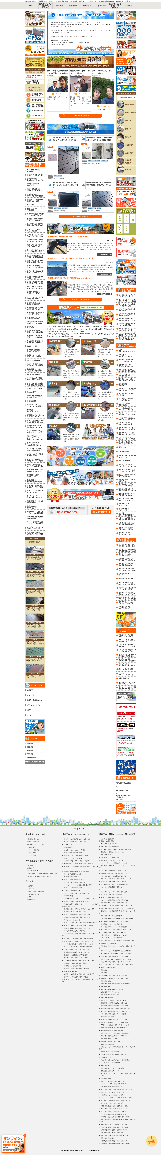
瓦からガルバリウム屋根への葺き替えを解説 (127, 305)
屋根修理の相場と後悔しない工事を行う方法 (126, 360)
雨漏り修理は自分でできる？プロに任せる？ (35, 189)
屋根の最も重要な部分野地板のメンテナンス (34, 396)
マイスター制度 (32, 855)
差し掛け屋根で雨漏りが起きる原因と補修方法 (114, 1114)
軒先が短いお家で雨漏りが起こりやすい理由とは (35, 378)
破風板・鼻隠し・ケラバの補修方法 (111, 938)
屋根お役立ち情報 (124, 460)
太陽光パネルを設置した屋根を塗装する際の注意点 (79, 974)
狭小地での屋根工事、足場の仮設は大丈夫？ (114, 873)
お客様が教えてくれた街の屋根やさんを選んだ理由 (42, 873)
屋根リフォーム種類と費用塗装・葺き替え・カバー (127, 389)
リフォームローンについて (72, 920)
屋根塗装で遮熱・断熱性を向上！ (111, 995)
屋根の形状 (30, 327)
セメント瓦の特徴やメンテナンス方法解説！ (35, 266)
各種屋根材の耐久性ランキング (110, 1071)
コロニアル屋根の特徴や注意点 (124, 404)
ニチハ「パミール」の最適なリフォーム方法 (114, 863)
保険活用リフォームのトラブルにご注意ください (127, 602)
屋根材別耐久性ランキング (33, 410)
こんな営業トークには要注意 (126, 574)
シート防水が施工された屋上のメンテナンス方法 (35, 240)
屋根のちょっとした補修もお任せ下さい (76, 855)
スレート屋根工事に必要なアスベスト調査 (113, 1014)
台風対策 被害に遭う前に (71, 876)
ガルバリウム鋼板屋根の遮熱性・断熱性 (127, 314)
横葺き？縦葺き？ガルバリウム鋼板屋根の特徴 (127, 329)
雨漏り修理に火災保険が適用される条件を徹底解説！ (116, 1143)
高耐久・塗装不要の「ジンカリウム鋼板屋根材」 (115, 1022)
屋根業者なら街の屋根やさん (35, 891)
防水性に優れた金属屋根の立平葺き (111, 1086)
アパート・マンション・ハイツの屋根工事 (76, 893)
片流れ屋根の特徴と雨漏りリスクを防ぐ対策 (35, 331)
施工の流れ (87, 6)
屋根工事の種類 (126, 97)
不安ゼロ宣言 (31, 847)
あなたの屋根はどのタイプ (109, 844)
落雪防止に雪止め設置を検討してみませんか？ (78, 952)
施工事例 (59, 6)
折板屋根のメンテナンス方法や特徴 (111, 924)
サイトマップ (31, 715)
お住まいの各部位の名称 (35, 175)
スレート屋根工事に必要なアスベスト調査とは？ (35, 522)
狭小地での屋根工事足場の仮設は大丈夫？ (126, 443)
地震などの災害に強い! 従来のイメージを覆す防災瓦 (116, 1008)
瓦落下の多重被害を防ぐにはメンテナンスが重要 (127, 470)
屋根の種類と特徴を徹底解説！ (33, 170)
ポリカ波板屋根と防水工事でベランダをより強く (127, 650)
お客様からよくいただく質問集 (110, 857)
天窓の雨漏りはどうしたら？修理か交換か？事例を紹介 (117, 940)
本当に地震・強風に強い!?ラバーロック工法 (114, 1108)
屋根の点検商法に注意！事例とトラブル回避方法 (127, 583)
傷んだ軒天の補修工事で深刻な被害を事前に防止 (35, 224)
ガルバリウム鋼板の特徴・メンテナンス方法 (114, 1019)
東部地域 (30, 750)
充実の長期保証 (32, 852)
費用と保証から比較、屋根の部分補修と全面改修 (127, 370)
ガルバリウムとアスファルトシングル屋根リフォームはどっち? (35, 437)
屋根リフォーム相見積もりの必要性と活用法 (77, 914)
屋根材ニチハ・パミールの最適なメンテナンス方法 (127, 428)
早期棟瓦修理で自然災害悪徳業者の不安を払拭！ (35, 282)
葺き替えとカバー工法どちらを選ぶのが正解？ (127, 379)
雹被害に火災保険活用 (107, 1138)
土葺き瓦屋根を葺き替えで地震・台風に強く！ (35, 277)
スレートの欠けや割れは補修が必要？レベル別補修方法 (117, 918)
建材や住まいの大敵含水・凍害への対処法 (34, 355)
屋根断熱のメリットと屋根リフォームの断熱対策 (35, 512)
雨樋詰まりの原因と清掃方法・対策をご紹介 (77, 963)
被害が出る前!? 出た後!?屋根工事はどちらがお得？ (127, 569)
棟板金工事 (63, 411)
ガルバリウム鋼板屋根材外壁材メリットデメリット (127, 334)
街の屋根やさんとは (33, 839)
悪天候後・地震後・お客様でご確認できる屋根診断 (116, 849)
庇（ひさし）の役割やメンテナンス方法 (35, 491)
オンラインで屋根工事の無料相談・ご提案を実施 (127, 545)
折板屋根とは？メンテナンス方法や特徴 (127, 413)
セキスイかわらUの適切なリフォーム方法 (113, 860)
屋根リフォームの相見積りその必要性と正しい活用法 (127, 550)
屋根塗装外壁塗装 (128, 161)
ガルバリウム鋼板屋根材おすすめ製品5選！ (127, 324)
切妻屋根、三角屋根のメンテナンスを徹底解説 (35, 336)
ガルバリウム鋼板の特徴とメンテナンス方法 (35, 460)
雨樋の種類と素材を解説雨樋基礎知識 (35, 517)
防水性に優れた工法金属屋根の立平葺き (33, 303)
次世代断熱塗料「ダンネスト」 (124, 509)
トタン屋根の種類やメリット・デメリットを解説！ (116, 921)
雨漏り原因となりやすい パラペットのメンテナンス (79, 941)
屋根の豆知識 (31, 401)
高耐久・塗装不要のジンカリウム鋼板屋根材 (35, 465)
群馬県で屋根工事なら (34, 700)
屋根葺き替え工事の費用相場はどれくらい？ (127, 365)
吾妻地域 (30, 754)
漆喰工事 (63, 369)
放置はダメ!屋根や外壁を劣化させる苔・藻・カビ (35, 421)
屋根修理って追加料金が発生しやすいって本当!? (127, 593)
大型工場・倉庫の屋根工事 (72, 890)
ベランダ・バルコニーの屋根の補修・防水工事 (78, 885)
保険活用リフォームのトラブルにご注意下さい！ (115, 1092)
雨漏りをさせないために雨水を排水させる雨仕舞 (35, 364)
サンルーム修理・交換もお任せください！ (127, 640)
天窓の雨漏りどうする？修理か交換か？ (35, 501)
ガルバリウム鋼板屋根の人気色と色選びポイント (115, 900)
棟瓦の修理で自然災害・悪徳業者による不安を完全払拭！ (118, 964)
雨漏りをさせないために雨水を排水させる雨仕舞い (116, 1117)
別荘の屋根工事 (124, 678)
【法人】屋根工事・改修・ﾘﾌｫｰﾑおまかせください (127, 683)
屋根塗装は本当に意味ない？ (33, 184)
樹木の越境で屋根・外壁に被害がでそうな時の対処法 (127, 598)
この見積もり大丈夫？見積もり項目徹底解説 (126, 564)
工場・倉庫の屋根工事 (126, 669)
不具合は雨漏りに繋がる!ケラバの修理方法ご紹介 (35, 214)
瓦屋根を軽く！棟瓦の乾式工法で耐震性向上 (114, 1003)
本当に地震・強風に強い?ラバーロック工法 (35, 313)
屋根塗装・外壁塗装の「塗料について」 (112, 852)
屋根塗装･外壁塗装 (97, 411)
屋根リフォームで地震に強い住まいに (75, 879)
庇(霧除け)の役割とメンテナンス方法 (33, 292)
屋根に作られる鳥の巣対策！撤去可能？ (127, 664)
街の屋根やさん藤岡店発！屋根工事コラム (39, 876)
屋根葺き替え (63, 348)
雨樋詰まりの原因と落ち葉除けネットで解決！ (127, 660)
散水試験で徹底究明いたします (73, 874)
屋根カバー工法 (97, 348)
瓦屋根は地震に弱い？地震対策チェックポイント (127, 489)
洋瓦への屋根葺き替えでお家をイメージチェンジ (35, 431)
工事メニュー (101, 6)
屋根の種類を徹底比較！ (123, 384)
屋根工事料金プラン (70, 847)
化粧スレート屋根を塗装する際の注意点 (125, 423)
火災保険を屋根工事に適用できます (74, 882)
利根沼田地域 (31, 757)
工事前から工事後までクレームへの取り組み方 (127, 559)
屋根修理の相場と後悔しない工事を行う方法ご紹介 (79, 909)
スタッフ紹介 (31, 695)
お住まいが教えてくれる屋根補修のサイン (127, 375)
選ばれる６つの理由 (33, 841)
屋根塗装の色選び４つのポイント (124, 504)
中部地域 (30, 747)
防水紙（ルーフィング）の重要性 (111, 1062)
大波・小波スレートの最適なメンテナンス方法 (35, 287)
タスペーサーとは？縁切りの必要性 (33, 230)
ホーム (31, 6)
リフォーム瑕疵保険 (33, 850)
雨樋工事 (97, 369)
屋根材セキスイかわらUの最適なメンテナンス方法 (127, 433)
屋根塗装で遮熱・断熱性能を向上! (126, 514)
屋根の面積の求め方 (33, 318)
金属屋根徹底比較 (106, 1078)
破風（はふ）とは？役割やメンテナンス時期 (35, 533)
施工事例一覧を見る (81, 216)
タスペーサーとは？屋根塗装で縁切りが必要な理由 (116, 951)
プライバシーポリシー (34, 705)
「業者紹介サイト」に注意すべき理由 (126, 607)
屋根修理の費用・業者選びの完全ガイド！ (35, 179)
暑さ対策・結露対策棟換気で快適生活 (112, 989)
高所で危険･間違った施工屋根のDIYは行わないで (35, 470)
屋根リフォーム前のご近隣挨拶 (73, 858)
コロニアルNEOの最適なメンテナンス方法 (127, 438)
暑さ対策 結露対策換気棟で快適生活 (33, 350)
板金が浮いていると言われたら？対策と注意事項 (127, 588)
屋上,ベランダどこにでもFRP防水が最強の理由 (35, 250)
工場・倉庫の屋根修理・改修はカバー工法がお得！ (127, 645)
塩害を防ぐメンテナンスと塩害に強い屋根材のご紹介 (116, 1097)
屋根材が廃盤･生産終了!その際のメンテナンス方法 (116, 959)
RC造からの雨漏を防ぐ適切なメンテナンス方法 (115, 1025)
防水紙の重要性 (32, 392)
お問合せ (30, 710)
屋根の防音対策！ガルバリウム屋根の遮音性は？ (127, 338)
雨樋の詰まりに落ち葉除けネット (74, 966)
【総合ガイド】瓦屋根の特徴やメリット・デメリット (116, 905)
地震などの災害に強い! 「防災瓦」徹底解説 (126, 494)
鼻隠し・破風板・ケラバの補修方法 (35, 209)
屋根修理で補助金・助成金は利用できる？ (126, 533)
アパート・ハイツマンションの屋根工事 (126, 674)
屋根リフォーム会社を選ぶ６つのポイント (127, 456)
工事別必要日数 (124, 451)
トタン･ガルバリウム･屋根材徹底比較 (34, 444)
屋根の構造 (30, 204)
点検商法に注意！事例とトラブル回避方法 (76, 861)
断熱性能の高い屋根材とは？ (32, 507)
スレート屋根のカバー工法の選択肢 (127, 394)
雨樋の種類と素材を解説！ (72, 971)
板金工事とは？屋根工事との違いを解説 (35, 195)
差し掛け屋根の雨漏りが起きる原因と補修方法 (35, 341)
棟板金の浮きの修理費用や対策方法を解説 (35, 200)
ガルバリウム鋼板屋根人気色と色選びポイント (127, 319)
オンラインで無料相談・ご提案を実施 (75, 841)
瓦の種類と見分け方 (33, 374)
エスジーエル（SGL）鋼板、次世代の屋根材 (114, 1084)
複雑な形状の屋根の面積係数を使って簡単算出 (35, 322)
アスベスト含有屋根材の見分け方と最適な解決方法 (116, 1011)
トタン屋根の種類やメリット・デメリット (126, 409)
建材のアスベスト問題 (34, 388)
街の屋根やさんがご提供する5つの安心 (45, 6)
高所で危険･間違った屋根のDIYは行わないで (114, 1027)
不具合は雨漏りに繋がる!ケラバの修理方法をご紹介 (116, 953)
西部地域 (30, 743)
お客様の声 (73, 6)
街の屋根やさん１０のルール (35, 844)
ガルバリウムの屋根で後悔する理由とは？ (34, 449)
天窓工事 (63, 432)
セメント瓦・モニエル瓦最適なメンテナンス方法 (35, 271)
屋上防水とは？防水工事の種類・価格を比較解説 (35, 256)
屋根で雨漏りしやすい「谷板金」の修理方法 (34, 370)
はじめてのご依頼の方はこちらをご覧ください (78, 839)
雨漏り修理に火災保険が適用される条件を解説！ (127, 523)
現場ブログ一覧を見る (80, 300)
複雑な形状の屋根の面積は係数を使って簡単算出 (115, 984)
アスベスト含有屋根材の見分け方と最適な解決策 (35, 384)
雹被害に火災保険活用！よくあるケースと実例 (127, 528)
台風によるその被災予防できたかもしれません (127, 465)
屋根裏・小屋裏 (32, 346)
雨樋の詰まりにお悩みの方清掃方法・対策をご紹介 (127, 655)
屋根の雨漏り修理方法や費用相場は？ (35, 481)
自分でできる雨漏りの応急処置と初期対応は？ (127, 518)
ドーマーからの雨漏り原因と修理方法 (34, 496)
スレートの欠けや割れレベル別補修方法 (126, 399)
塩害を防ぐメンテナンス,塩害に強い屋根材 (35, 415)
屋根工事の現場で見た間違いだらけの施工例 (126, 499)
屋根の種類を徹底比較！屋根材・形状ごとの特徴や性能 (117, 908)
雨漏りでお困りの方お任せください (74, 852)
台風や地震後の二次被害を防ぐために (127, 480)
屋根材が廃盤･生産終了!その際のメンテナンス (35, 426)
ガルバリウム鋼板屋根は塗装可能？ (127, 309)
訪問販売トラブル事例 (126, 578)
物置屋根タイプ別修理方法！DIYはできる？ (126, 635)
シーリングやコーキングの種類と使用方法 (35, 298)
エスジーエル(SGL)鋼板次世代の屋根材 (35, 454)
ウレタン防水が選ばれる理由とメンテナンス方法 (35, 235)
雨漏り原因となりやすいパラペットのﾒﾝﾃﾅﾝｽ (35, 245)
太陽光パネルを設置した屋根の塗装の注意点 (127, 418)
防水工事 (63, 390)
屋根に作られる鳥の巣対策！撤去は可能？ (76, 968)
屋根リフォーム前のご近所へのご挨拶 (125, 555)
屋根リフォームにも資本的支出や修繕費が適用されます (80, 922)
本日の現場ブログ (32, 870)
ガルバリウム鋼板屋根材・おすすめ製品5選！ (114, 881)
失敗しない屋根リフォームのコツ (126, 355)
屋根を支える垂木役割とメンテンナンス (34, 475)
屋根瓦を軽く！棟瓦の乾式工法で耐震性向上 (126, 485)
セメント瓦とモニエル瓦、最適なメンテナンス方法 (116, 929)
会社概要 (129, 6)
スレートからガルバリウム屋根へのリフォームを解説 (127, 300)
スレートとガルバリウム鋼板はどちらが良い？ (127, 295)
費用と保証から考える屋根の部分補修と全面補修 (78, 925)
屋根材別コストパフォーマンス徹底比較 (35, 405)
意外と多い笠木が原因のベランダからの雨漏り (35, 219)
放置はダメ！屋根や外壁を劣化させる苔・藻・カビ (116, 1100)
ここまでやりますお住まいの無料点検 (115, 6)
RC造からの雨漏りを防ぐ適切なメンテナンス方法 (35, 486)
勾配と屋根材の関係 (33, 360)
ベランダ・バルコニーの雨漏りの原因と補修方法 (35, 261)
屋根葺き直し (97, 390)
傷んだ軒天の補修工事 (107, 1044)
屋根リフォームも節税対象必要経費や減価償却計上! (127, 688)
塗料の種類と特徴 (126, 707)
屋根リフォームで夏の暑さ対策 (73, 887)
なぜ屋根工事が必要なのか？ (127, 350)
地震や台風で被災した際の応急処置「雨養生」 (35, 308)
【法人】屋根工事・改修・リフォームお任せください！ (80, 898)
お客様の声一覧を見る (80, 116)
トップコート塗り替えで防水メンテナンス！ (35, 528)
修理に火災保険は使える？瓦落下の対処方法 (127, 475)
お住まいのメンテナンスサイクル (111, 1051)
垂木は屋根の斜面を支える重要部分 (74, 931)
